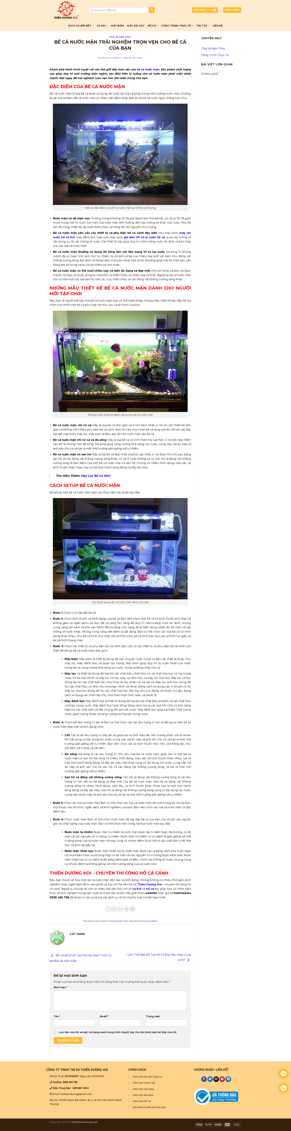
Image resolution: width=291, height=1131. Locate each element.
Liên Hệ (218, 25)
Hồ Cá (152, 25)
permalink (151, 921)
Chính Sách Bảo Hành (143, 1095)
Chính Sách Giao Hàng (143, 1089)
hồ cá (150, 888)
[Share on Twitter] (114, 909)
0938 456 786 (70, 1082)
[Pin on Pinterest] (126, 909)
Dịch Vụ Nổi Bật (79, 25)
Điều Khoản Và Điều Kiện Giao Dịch (149, 1107)
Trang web (153, 1016)
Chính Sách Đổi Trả (142, 1101)
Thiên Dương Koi (149, 884)
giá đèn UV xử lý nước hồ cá (144, 237)
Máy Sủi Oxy (135, 25)
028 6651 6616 (81, 1088)
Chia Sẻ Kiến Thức (120, 37)
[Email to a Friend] (120, 909)
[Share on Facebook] (108, 909)
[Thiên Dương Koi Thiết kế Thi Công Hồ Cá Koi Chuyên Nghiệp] (66, 10)
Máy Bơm (117, 25)
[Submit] (151, 10)
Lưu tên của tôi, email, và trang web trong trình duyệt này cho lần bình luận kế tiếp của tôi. (118, 1032)
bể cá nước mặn (148, 69)
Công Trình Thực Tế (176, 25)
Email (104, 1016)
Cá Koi (101, 25)
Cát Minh (137, 58)
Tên (57, 1016)
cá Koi (136, 888)
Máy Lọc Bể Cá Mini (95, 475)
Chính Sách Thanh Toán (144, 1082)
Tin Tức (201, 25)
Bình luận (61, 987)
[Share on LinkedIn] (132, 909)
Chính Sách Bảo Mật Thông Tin (147, 1076)
